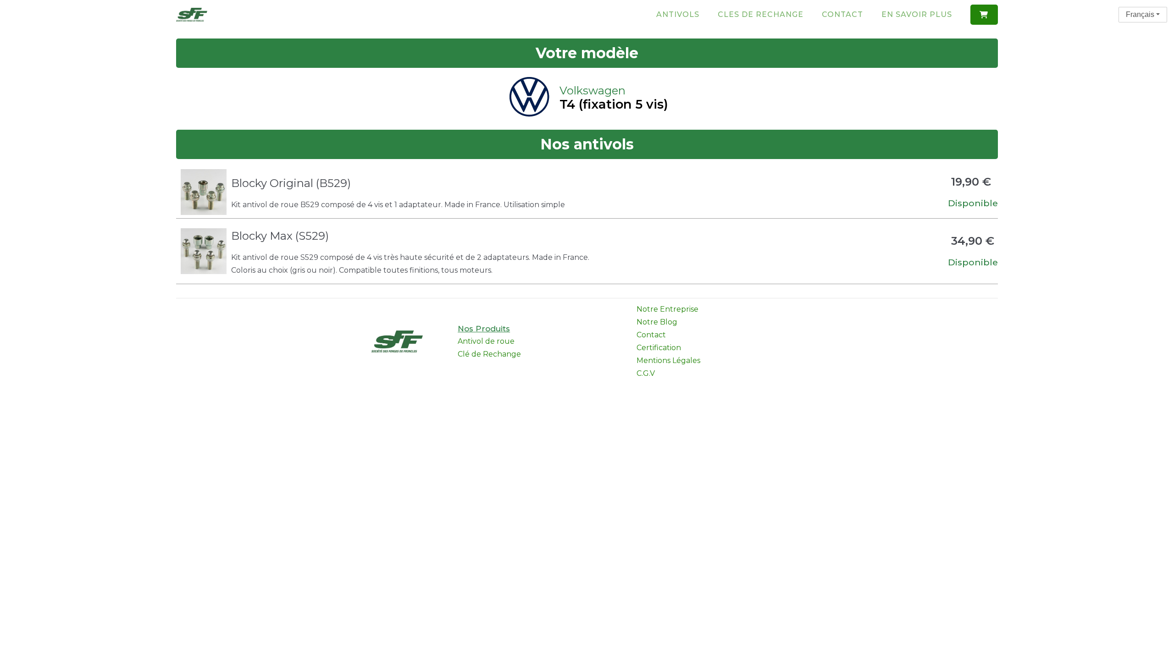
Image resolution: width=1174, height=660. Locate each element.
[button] (984, 15)
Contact (842, 14)
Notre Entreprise (667, 309)
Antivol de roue (486, 341)
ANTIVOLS (677, 14)
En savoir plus (916, 14)
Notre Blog (657, 322)
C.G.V (646, 373)
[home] (191, 14)
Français (1140, 14)
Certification (659, 347)
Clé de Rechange (489, 354)
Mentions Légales (668, 360)
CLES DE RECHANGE (760, 14)
